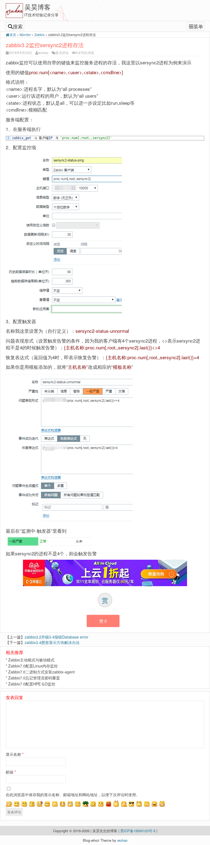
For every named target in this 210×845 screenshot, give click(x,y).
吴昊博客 (37, 6)
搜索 (18, 26)
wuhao (43, 52)
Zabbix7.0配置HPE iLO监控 (31, 684)
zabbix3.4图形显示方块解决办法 (52, 642)
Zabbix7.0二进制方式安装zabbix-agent (41, 672)
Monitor (25, 34)
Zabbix (39, 34)
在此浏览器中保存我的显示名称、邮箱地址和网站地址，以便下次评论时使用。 (73, 794)
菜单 (198, 26)
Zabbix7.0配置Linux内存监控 (33, 666)
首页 (13, 34)
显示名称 (15, 754)
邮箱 (11, 772)
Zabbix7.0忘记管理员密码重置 (34, 678)
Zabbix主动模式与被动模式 (31, 660)
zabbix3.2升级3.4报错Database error (56, 637)
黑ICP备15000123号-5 (138, 830)
